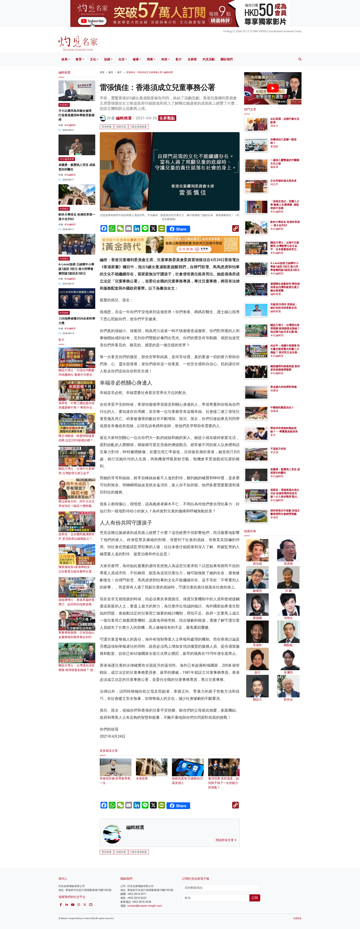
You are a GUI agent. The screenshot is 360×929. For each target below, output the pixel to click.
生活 (121, 59)
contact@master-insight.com (144, 905)
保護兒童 (121, 126)
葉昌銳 (274, 146)
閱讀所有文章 (225, 840)
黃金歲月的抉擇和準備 (283, 386)
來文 (273, 434)
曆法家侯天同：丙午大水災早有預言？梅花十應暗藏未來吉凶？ (76, 506)
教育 (79, 59)
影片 (179, 59)
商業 (150, 59)
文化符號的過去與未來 (283, 180)
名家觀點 (167, 118)
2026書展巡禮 (67, 159)
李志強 (274, 452)
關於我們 (227, 59)
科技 (164, 59)
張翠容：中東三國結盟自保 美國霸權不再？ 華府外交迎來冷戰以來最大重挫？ (76, 407)
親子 (119, 72)
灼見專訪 (64, 105)
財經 (107, 59)
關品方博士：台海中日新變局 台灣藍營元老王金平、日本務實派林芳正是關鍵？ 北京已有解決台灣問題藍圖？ (285, 249)
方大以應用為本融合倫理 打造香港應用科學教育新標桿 (76, 115)
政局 (65, 59)
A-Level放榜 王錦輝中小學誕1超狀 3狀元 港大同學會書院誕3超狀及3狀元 (76, 269)
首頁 (102, 72)
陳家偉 (274, 166)
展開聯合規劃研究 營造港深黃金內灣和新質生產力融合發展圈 (285, 287)
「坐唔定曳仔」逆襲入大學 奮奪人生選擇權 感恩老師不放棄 (284, 205)
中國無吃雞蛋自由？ (282, 407)
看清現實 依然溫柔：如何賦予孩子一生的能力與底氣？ (223, 783)
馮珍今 (274, 125)
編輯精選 (124, 118)
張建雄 (274, 390)
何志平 (274, 184)
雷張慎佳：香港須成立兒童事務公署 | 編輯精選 (149, 72)
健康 (136, 59)
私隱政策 (297, 918)
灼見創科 (64, 312)
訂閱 (255, 898)
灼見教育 (64, 208)
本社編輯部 (70, 125)
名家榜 (192, 59)
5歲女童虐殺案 (139, 126)
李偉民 (274, 517)
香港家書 (107, 126)
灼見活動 (209, 59)
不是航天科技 (278, 448)
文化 (93, 59)
